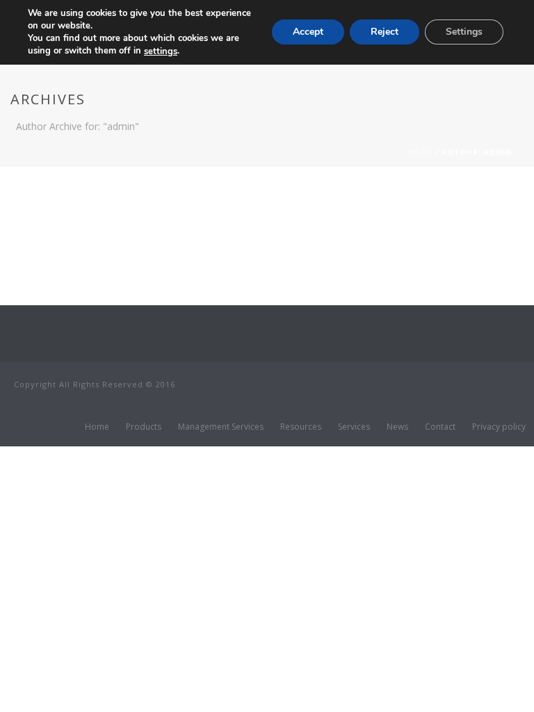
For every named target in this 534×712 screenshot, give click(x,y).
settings (160, 51)
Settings (464, 31)
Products (143, 426)
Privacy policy (499, 426)
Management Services (221, 426)
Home (420, 152)
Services (354, 426)
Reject (384, 31)
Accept (308, 31)
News (397, 426)
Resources (300, 426)
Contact (440, 426)
